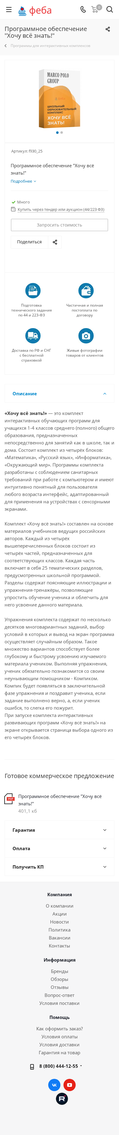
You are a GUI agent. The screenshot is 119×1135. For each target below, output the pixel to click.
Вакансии (59, 938)
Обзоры (59, 979)
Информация (60, 960)
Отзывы (60, 987)
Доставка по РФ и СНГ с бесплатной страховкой (31, 355)
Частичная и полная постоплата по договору (84, 310)
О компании (60, 906)
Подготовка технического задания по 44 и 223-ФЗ (31, 310)
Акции (59, 914)
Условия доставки (59, 1044)
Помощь (59, 1017)
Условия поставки (59, 1003)
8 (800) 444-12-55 (58, 1066)
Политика (59, 930)
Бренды (59, 971)
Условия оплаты (59, 1036)
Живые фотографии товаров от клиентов (84, 353)
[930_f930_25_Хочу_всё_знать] (59, 99)
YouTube (69, 1085)
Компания (59, 894)
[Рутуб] (62, 1098)
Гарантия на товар (59, 1052)
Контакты (59, 946)
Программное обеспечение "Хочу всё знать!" (60, 800)
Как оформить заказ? (59, 1028)
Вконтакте (54, 1085)
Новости (59, 922)
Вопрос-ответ (59, 995)
